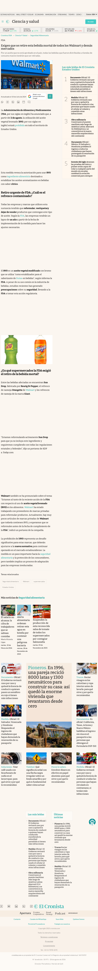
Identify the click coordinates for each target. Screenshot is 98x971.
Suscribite (59, 919)
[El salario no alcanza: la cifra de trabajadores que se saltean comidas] (8, 610)
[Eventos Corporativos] (38, 914)
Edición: (90, 14)
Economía (39, 14)
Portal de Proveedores (36, 924)
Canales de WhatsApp (38, 919)
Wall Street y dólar (24, 14)
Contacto (17, 919)
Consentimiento (49, 946)
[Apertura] (25, 913)
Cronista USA (6, 35)
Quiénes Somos (78, 919)
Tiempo (71, 14)
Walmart (30, 390)
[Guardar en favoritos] (50, 96)
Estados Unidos (8, 587)
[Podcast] (60, 913)
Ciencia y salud (21, 35)
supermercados (39, 581)
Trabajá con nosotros (62, 924)
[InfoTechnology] (73, 914)
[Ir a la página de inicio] (49, 906)
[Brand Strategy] (49, 914)
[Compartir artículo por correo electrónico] (23, 102)
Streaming (62, 14)
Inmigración (50, 14)
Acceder (91, 22)
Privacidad (49, 941)
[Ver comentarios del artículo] (29, 102)
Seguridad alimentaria (39, 35)
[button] (92, 822)
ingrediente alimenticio (18, 176)
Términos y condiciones (49, 937)
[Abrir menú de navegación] (2, 21)
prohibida (20, 125)
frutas (19, 278)
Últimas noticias (7, 14)
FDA (22, 215)
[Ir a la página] (7, 21)
